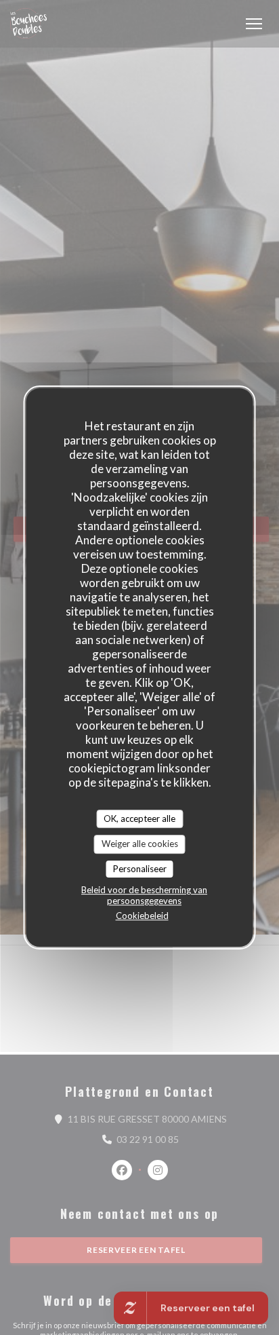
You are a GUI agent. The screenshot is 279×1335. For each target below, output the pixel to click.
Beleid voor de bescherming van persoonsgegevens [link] (144, 895)
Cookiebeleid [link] (142, 915)
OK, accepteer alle (139, 818)
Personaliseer (140, 868)
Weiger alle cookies (140, 843)
